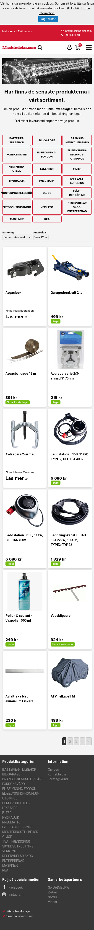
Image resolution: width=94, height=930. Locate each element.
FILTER (77, 168)
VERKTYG (47, 207)
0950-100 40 (72, 35)
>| (88, 741)
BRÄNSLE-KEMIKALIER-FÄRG (77, 140)
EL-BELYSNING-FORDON (47, 154)
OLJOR (47, 193)
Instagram (16, 894)
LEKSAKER (47, 168)
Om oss (53, 769)
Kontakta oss (57, 774)
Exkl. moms (25, 31)
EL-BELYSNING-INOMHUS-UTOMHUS (77, 154)
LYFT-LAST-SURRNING (77, 180)
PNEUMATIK (47, 180)
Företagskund (58, 779)
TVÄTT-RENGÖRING (77, 193)
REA (47, 219)
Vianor (52, 902)
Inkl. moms (9, 31)
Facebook (15, 887)
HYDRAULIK (17, 180)
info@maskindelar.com (78, 30)
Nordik (52, 897)
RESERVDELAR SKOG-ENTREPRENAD (77, 207)
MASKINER (17, 219)
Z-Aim (52, 892)
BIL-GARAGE (47, 140)
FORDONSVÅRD (17, 154)
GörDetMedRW (58, 887)
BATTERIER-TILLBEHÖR (16, 140)
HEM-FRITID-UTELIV (17, 168)
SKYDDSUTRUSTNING (17, 207)
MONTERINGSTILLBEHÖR (16, 193)
